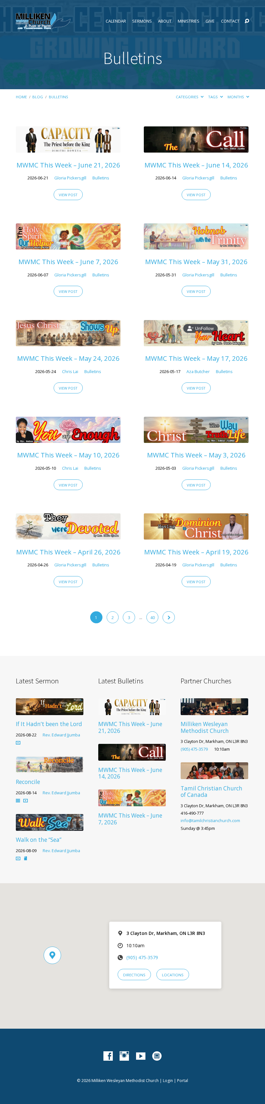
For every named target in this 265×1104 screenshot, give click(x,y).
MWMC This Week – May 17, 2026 (196, 358)
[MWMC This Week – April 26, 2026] (68, 535)
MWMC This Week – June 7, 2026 (68, 261)
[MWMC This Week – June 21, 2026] (68, 148)
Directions (134, 974)
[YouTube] (140, 1056)
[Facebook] (108, 1056)
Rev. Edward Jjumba (61, 735)
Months (236, 96)
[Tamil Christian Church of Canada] (214, 775)
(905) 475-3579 (194, 749)
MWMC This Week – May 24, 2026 (68, 358)
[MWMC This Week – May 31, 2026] (196, 245)
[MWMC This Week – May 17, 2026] (196, 342)
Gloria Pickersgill (70, 178)
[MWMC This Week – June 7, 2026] (68, 245)
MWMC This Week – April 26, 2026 (68, 551)
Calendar (116, 21)
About (165, 21)
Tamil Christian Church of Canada (211, 792)
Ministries (188, 21)
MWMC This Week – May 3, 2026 (196, 454)
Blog (37, 96)
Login (168, 1080)
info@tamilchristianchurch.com (210, 820)
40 (152, 617)
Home (21, 96)
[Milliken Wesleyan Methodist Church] (214, 711)
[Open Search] (247, 21)
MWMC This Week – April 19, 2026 (196, 551)
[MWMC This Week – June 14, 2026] (196, 148)
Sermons (142, 21)
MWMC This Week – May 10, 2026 (68, 454)
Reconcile (28, 782)
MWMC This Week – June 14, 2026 (196, 164)
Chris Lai (70, 371)
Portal (182, 1080)
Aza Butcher (198, 371)
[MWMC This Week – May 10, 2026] (68, 438)
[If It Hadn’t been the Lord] (49, 711)
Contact (230, 21)
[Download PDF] (25, 858)
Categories (187, 96)
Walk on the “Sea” (38, 839)
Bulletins (58, 96)
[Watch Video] (18, 742)
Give (210, 21)
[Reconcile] (49, 769)
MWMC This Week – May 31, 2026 (196, 261)
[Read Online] (18, 801)
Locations (173, 974)
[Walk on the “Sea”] (49, 826)
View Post (68, 194)
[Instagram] (124, 1056)
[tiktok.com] (157, 1056)
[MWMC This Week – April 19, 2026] (196, 535)
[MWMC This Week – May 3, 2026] (196, 438)
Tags (213, 96)
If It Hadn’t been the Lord (49, 724)
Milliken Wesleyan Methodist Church (205, 727)
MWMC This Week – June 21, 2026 (68, 164)
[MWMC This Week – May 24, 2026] (68, 342)
